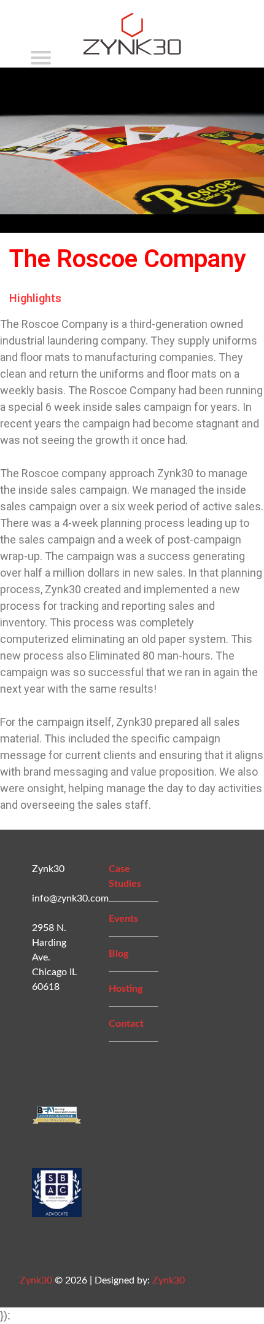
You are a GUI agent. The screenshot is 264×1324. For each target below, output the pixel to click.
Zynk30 (36, 1280)
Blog (118, 954)
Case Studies (125, 876)
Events (123, 919)
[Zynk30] (132, 48)
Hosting (125, 989)
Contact (126, 1024)
